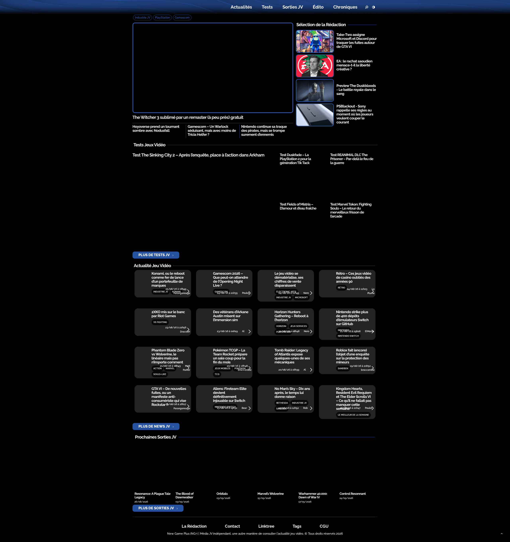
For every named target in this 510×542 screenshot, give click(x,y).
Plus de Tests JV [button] (154, 255)
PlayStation (162, 17)
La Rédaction (194, 526)
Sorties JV (292, 7)
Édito (318, 7)
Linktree (266, 526)
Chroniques (345, 7)
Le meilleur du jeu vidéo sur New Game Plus (157, 7)
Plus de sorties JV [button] (156, 508)
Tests (267, 7)
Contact (232, 526)
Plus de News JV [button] (154, 426)
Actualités (241, 7)
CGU (324, 526)
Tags (297, 526)
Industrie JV (142, 17)
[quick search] (367, 7)
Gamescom (182, 17)
